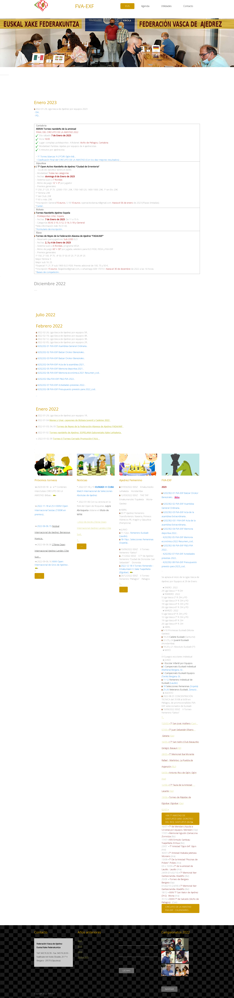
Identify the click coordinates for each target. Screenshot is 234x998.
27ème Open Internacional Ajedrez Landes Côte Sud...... (52, 550)
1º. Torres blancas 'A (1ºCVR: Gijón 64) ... (57, 156)
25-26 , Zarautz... (180, 689)
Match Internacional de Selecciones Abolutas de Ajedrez (95, 491)
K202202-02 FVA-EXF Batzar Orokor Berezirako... (61, 352)
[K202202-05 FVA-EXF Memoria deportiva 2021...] (37, 368)
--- (39, 575)
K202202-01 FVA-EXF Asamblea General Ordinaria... (62, 346)
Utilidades (166, 6)
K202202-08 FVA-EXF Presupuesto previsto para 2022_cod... (67, 389)
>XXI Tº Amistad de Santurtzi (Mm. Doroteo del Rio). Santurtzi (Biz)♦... (179, 818)
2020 (80, 946)
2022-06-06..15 (44, 526)
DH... (37, 112)
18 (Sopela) (180, 686)
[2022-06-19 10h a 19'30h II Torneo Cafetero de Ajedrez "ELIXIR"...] (55, 495)
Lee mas (126, 970)
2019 (80, 952)
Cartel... (40, 206)
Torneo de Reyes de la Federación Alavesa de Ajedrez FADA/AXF (89, 426)
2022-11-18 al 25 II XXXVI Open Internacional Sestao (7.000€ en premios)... (51, 510)
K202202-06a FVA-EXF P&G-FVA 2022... (56, 378)
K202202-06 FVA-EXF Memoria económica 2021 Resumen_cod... (69, 372)
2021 (80, 941)
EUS (127, 6)
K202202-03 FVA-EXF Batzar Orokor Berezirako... (61, 358)
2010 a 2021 (83, 957)
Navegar (169, 989)
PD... (37, 115)
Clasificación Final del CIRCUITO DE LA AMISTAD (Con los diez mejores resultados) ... (79, 159)
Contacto (188, 6)
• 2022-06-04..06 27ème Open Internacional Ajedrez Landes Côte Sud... (94, 528)
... (36, 395)
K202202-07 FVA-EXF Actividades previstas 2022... (61, 384)
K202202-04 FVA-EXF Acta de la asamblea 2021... (61, 364)
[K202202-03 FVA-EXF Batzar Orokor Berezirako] (37, 364)
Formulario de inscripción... (50, 229)
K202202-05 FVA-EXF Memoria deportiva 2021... (61, 368)
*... (78, 540)
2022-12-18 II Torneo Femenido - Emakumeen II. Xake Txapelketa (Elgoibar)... (136, 569)
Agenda (145, 6)
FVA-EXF (84, 6)
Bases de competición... (48, 272)
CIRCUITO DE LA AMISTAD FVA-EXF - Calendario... (178, 908)
